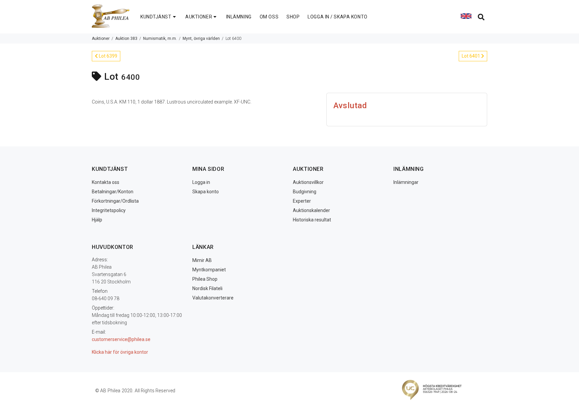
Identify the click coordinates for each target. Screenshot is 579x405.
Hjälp (97, 219)
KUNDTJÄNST (156, 16)
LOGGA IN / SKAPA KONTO (337, 16)
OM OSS (269, 16)
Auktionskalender (311, 210)
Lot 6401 (471, 56)
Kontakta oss (105, 182)
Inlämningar (406, 182)
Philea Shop (204, 279)
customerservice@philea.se (121, 339)
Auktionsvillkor (308, 182)
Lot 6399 (107, 56)
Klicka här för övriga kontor (120, 352)
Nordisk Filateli (207, 288)
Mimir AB (202, 260)
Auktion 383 (126, 38)
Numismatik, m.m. (160, 38)
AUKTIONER (198, 16)
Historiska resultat (312, 219)
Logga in (201, 182)
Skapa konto (205, 191)
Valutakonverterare (213, 297)
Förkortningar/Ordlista (115, 201)
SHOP (293, 16)
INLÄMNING (239, 16)
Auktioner (101, 38)
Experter (302, 201)
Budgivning (304, 191)
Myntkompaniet (209, 269)
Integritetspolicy (109, 210)
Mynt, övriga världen (201, 38)
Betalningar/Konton (112, 191)
